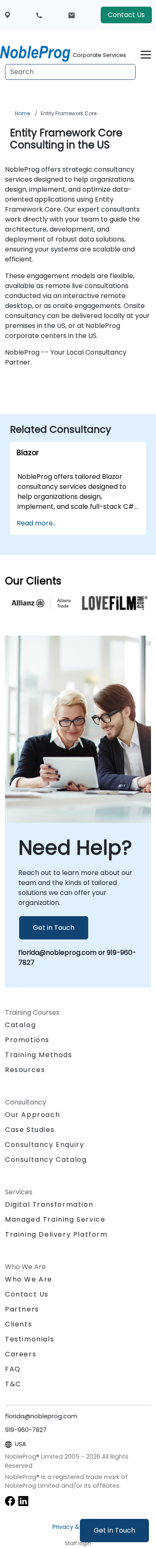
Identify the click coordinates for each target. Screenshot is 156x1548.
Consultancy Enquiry (44, 1144)
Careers (20, 1354)
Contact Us (126, 15)
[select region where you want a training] (7, 15)
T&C (13, 1384)
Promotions (27, 1040)
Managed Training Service (55, 1219)
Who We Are (28, 1279)
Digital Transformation (49, 1204)
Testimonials (29, 1339)
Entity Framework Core (69, 113)
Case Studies (29, 1129)
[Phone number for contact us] (39, 15)
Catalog (20, 1025)
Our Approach (32, 1114)
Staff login (78, 1543)
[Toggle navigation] (146, 53)
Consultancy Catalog (46, 1159)
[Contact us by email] (71, 15)
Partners (22, 1309)
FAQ (13, 1369)
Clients (18, 1324)
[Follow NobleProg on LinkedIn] (23, 1501)
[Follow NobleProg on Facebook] (10, 1501)
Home (22, 113)
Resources (25, 1070)
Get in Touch (114, 1530)
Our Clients (33, 581)
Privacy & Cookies (78, 1527)
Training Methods (38, 1055)
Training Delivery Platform (56, 1234)
